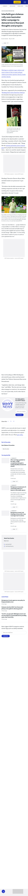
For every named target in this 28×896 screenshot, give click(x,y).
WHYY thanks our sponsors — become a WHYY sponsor (14, 174)
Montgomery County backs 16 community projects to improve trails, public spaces (18, 488)
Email (13, 421)
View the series (6, 449)
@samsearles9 (8, 544)
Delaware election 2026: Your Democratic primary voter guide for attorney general (12, 608)
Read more (6, 540)
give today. (20, 434)
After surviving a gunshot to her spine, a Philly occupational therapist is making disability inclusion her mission (18, 463)
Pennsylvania (20, 6)
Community (5, 6)
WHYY (5, 2)
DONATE (17, 2)
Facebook (8, 421)
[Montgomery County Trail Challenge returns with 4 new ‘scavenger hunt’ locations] (5, 514)
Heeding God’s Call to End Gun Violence (13, 92)
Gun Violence (12, 6)
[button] (3, 891)
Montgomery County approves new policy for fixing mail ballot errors (13, 601)
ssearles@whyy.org (9, 546)
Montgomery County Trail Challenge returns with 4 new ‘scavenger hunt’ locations (18, 514)
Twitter (10, 421)
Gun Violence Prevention (8, 11)
